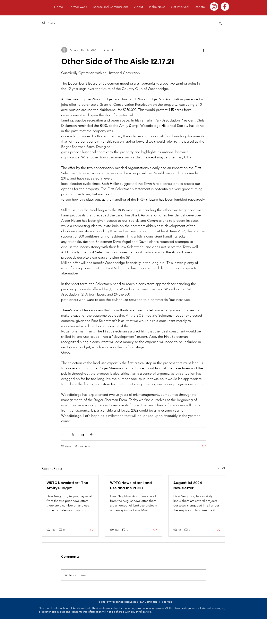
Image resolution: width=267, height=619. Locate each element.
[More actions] (203, 50)
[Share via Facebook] (63, 434)
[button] (220, 23)
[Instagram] (214, 6)
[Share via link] (92, 434)
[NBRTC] (225, 6)
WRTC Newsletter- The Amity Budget (67, 485)
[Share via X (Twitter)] (72, 434)
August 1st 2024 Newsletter (187, 485)
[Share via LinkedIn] (82, 434)
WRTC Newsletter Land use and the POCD (131, 485)
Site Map (167, 601)
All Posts (48, 23)
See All (221, 468)
